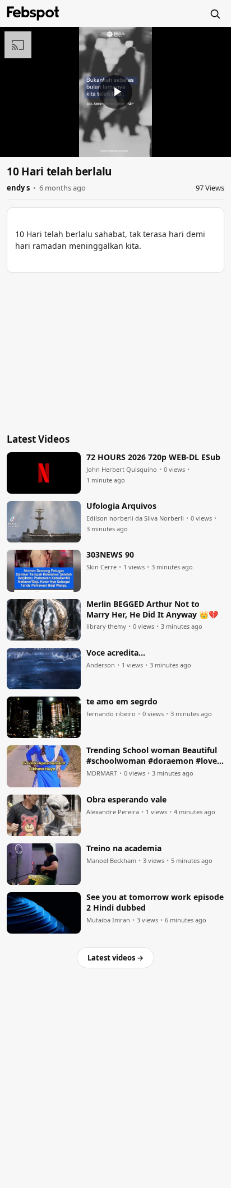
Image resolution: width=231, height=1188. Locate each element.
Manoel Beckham (111, 861)
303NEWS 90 (110, 555)
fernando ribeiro (111, 714)
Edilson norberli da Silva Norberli (135, 518)
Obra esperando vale (126, 800)
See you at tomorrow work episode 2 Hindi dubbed (155, 902)
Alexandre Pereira (112, 812)
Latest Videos (38, 439)
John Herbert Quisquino (121, 470)
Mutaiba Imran (108, 920)
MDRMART (101, 773)
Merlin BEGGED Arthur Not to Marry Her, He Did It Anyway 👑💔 (152, 609)
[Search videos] (214, 13)
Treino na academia (123, 848)
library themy (106, 626)
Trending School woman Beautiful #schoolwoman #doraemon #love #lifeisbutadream (151, 756)
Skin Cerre (101, 567)
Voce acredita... (115, 653)
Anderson (100, 665)
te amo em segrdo (122, 702)
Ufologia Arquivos (121, 506)
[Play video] (115, 92)
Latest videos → (115, 958)
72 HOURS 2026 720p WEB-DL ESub (153, 457)
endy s (18, 188)
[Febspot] (33, 13)
